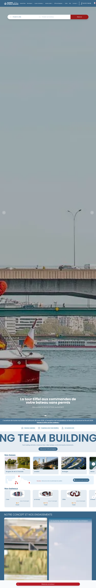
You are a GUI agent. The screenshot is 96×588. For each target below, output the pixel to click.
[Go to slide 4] (47, 415)
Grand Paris (23, 3)
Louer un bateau (39, 3)
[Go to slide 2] (43, 415)
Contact (75, 3)
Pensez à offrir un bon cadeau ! (48, 422)
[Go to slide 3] (44, 415)
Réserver (79, 17)
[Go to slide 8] (52, 415)
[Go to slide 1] (42, 415)
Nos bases (29, 3)
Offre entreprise (58, 3)
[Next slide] (92, 212)
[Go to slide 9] (53, 415)
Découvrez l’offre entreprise (48, 449)
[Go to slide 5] (48, 415)
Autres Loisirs (48, 3)
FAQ (70, 3)
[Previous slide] (4, 212)
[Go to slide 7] (51, 415)
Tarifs (66, 3)
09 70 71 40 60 (87, 3)
